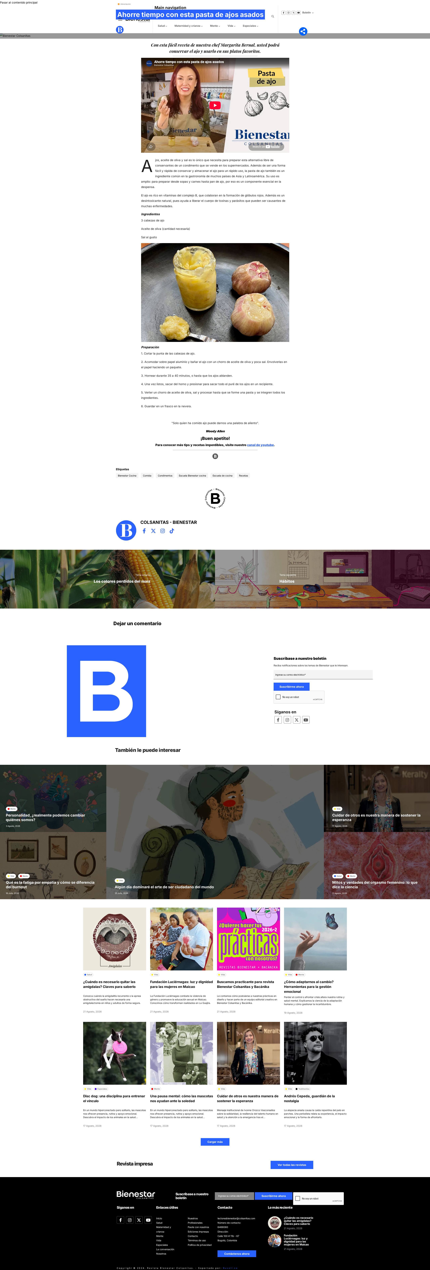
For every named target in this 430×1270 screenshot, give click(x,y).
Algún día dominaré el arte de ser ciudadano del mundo (164, 887)
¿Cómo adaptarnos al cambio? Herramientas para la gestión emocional (309, 987)
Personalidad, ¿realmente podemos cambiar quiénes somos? (45, 817)
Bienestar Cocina (127, 475)
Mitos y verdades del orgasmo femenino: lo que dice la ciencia (375, 884)
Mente (159, 1236)
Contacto (193, 1236)
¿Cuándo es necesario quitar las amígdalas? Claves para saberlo (298, 1220)
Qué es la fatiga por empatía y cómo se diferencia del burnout (50, 884)
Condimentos (165, 475)
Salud (159, 1222)
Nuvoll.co (230, 1268)
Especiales (162, 1244)
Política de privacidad (200, 1244)
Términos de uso (197, 1240)
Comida (147, 475)
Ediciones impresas (198, 1231)
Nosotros (161, 1253)
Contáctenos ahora (236, 1253)
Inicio (159, 1218)
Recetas (243, 475)
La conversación (165, 1249)
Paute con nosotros (198, 1227)
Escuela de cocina (222, 475)
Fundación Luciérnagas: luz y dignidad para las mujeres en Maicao (296, 1240)
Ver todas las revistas (292, 1165)
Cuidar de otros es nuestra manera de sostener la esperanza (376, 817)
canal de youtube (260, 445)
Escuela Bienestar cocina (192, 475)
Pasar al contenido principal (18, 2)
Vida (158, 1240)
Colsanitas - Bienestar (140, 29)
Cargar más (215, 1141)
